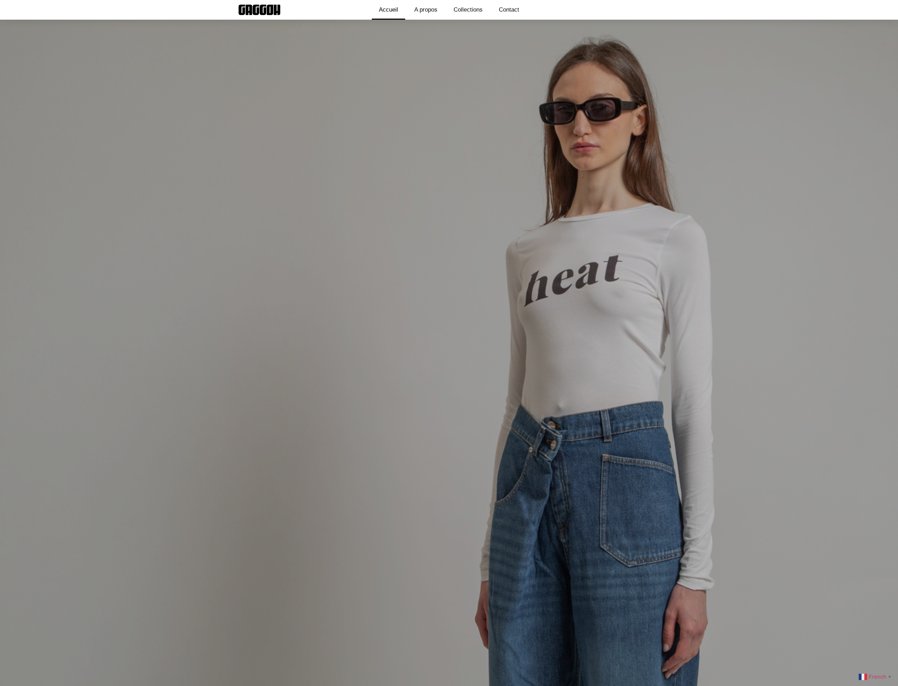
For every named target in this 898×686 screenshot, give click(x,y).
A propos (425, 9)
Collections (468, 9)
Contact (509, 9)
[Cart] (647, 10)
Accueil (388, 9)
